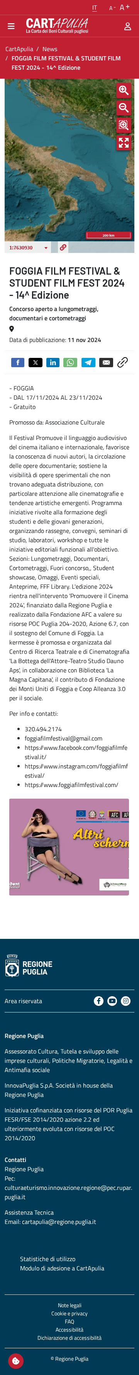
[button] (94, 7)
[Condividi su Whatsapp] (70, 361)
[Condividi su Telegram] (88, 361)
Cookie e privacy (69, 1313)
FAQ (69, 1321)
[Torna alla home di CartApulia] (55, 26)
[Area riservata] (127, 26)
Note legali (69, 1305)
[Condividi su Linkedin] (52, 361)
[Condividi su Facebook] (17, 361)
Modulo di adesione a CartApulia (62, 1268)
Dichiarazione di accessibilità (69, 1338)
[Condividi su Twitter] (35, 361)
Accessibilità (69, 1329)
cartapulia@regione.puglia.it (59, 1221)
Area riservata (23, 1000)
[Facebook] (98, 1001)
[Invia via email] (106, 361)
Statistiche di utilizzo (47, 1258)
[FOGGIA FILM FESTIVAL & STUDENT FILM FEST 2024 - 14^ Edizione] (69, 847)
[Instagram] (126, 1001)
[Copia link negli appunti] (122, 361)
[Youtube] (112, 1001)
